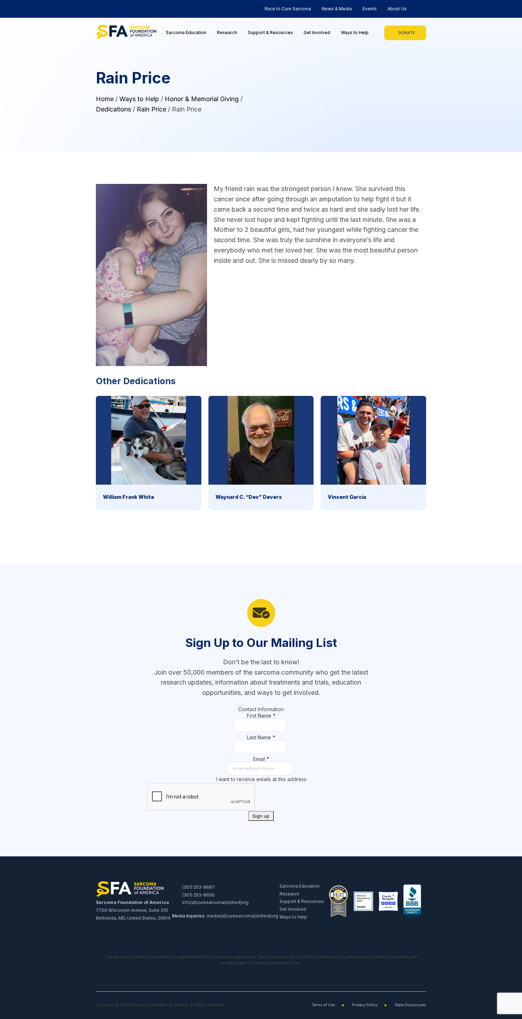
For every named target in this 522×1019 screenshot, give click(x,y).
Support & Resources (270, 32)
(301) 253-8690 (198, 895)
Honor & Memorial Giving (202, 99)
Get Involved (317, 32)
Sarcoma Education (186, 32)
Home (105, 99)
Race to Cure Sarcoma (288, 8)
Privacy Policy (364, 1005)
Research (227, 32)
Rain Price (151, 109)
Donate (406, 33)
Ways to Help (355, 32)
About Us (397, 8)
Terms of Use (323, 1005)
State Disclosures (410, 1005)
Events (370, 8)
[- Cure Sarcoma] (126, 33)
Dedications (113, 109)
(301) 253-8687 (198, 887)
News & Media (337, 8)
